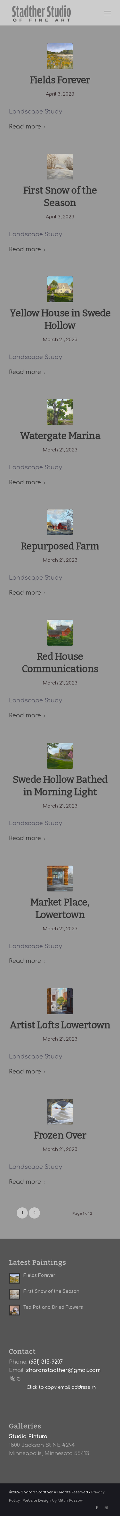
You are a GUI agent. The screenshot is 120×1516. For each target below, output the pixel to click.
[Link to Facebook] (96, 1508)
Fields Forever (60, 80)
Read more (25, 126)
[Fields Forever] (60, 56)
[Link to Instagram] (106, 1508)
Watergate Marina (60, 436)
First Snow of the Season (51, 1291)
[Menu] (107, 12)
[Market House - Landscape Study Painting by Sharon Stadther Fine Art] (60, 878)
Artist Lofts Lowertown (60, 1025)
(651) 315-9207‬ (46, 1362)
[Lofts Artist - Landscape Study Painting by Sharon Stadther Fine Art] (60, 1001)
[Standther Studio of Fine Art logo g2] (50, 13)
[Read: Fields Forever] (14, 1278)
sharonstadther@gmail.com (63, 1370)
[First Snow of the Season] (60, 166)
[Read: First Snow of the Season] (14, 1294)
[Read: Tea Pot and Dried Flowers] (14, 1310)
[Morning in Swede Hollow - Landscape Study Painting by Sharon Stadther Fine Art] (60, 756)
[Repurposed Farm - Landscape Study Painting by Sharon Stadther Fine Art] (60, 522)
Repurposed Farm (60, 546)
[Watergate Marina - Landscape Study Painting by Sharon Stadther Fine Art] (60, 412)
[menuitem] (107, 12)
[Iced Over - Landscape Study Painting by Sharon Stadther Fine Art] (60, 1111)
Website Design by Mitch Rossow (53, 1500)
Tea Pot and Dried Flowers (53, 1307)
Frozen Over (60, 1135)
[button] (15, 1379)
